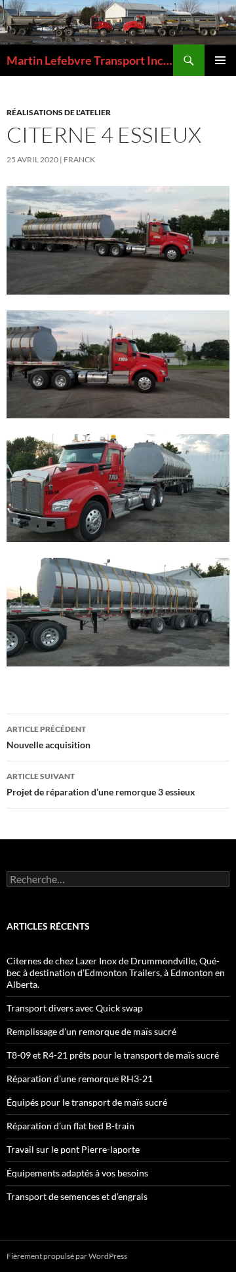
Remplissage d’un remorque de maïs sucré (91, 1031)
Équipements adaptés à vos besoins (77, 1172)
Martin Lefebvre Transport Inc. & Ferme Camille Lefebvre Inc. (90, 60)
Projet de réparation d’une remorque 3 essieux (101, 784)
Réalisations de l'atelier (59, 112)
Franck (79, 159)
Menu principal (220, 60)
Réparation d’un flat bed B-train (70, 1125)
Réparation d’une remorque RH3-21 (80, 1078)
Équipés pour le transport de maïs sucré (87, 1102)
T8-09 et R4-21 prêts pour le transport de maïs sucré (113, 1055)
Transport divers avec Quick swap (75, 1007)
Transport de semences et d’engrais (77, 1196)
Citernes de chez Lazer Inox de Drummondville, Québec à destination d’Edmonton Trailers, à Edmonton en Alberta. (116, 972)
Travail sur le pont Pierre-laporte (73, 1149)
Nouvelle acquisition (48, 737)
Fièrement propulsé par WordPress (67, 1256)
